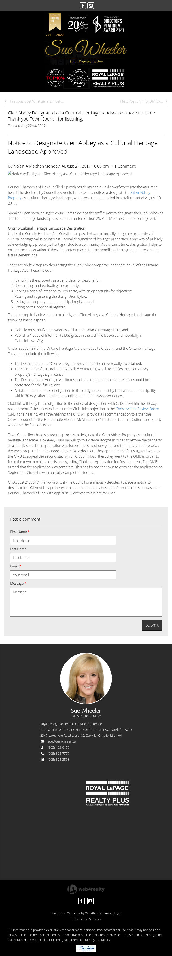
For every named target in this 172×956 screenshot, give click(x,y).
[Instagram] (90, 5)
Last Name (18, 549)
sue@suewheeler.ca (62, 741)
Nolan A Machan (28, 166)
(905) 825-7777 (58, 753)
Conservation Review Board (137, 408)
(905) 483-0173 (58, 747)
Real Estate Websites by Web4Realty (76, 913)
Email (15, 566)
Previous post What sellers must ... (36, 101)
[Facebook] (83, 5)
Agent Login (113, 913)
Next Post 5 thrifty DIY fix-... (141, 101)
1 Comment (125, 166)
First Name (20, 531)
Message (18, 583)
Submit (152, 625)
